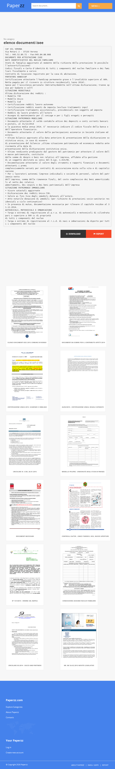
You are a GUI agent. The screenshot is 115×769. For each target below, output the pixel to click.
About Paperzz (12, 712)
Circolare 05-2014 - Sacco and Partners (24, 665)
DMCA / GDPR (93, 765)
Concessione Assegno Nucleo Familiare (79, 601)
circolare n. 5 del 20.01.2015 (25, 472)
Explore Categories (14, 707)
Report (99, 234)
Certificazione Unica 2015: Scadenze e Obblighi (27, 407)
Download (74, 234)
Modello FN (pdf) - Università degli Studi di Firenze (83, 472)
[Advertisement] (57, 25)
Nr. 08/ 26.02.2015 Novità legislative (79, 665)
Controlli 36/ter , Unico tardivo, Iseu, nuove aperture (85, 536)
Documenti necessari (25, 536)
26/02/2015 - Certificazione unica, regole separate (83, 407)
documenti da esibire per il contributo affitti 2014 (83, 342)
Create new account (15, 752)
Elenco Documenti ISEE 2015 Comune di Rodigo (27, 342)
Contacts (10, 717)
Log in (8, 747)
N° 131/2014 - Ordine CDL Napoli (25, 601)
